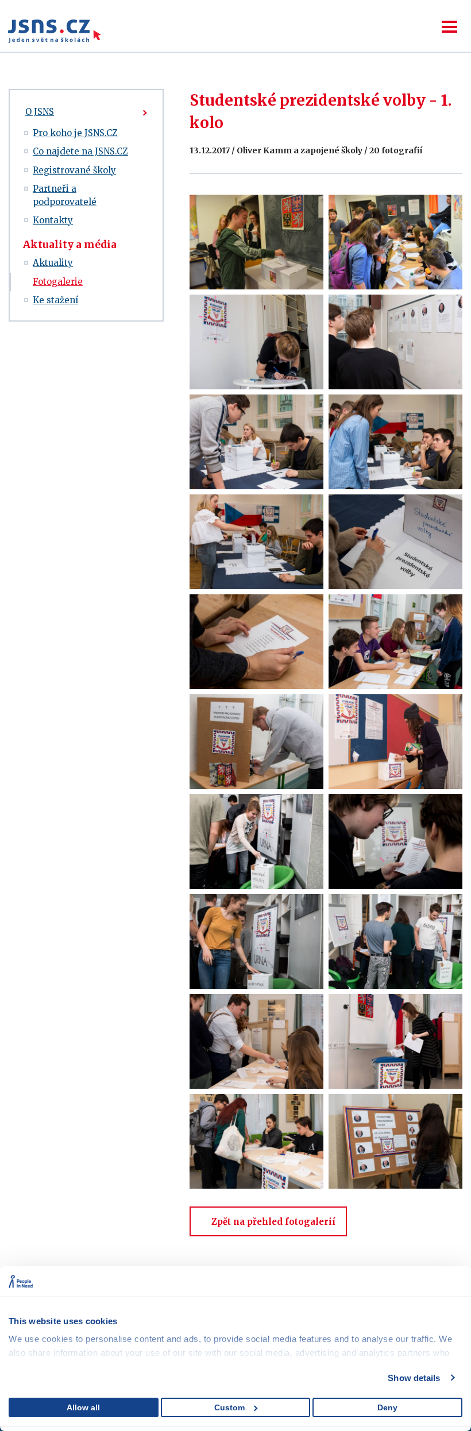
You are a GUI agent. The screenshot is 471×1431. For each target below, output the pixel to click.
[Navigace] (449, 27)
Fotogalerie (58, 281)
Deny (387, 1407)
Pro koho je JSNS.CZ (75, 132)
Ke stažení (55, 300)
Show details (414, 1378)
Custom (229, 1407)
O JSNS (39, 111)
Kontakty (53, 220)
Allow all (83, 1407)
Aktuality (53, 262)
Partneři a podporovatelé (64, 195)
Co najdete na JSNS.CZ (80, 151)
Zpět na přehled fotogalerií (273, 1221)
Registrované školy (74, 170)
